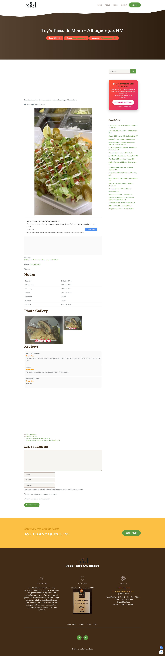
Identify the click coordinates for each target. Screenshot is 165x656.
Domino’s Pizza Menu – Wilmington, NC (38, 438)
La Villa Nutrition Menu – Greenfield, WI (123, 156)
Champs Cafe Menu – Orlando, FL (121, 153)
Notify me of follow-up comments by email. (41, 494)
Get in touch (131, 533)
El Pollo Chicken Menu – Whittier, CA (122, 203)
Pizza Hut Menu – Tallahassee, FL (121, 206)
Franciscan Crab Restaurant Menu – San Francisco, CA (43, 440)
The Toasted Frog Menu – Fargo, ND (122, 159)
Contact (124, 5)
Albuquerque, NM (108, 38)
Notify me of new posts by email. (38, 499)
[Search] (133, 71)
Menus (134, 5)
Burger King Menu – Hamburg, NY (121, 209)
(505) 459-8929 (35, 264)
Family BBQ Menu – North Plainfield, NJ (123, 136)
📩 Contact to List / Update (123, 102)
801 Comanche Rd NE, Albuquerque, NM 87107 (41, 260)
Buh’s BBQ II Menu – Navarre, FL (120, 194)
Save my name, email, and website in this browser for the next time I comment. (54, 490)
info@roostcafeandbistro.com (123, 591)
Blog (115, 5)
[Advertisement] (63, 84)
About (107, 5)
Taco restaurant (79, 38)
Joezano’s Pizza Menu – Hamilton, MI (122, 139)
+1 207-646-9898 (123, 588)
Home (100, 5)
